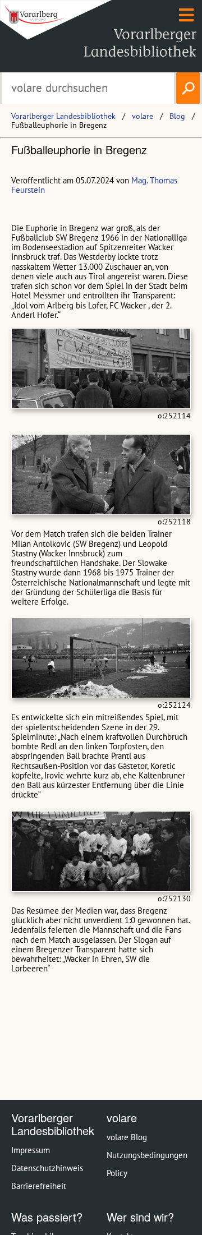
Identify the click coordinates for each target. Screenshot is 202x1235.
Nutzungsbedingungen (147, 1155)
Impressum (30, 1150)
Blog (177, 116)
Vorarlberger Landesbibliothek (63, 116)
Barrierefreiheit (38, 1186)
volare (142, 116)
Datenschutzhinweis (47, 1168)
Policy (117, 1173)
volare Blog (127, 1137)
